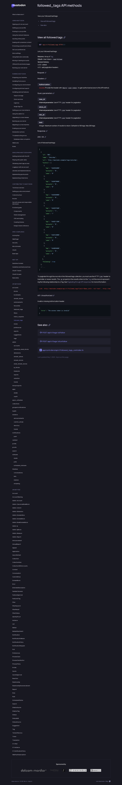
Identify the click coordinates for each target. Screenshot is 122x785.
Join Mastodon (100, 781)
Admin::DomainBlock (18, 519)
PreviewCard (16, 656)
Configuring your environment (21, 85)
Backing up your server (19, 121)
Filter (13, 602)
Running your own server (19, 68)
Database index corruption (22, 139)
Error (13, 584)
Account (15, 493)
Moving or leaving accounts (20, 60)
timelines (15, 469)
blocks (16, 291)
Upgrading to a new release (20, 117)
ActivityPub (15, 235)
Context (15, 569)
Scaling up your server (19, 128)
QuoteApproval (17, 675)
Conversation (16, 573)
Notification (16, 635)
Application (15, 551)
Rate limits (15, 278)
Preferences (16, 653)
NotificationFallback (18, 638)
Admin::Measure (17, 533)
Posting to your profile (19, 31)
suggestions (17, 335)
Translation (15, 740)
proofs (14, 447)
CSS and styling (18, 218)
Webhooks (15, 143)
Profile (14, 667)
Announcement (17, 540)
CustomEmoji (16, 577)
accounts (15, 287)
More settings (16, 53)
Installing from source (19, 81)
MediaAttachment (17, 631)
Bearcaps (15, 253)
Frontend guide (17, 207)
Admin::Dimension (17, 511)
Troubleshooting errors (19, 135)
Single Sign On (18, 106)
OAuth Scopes (16, 274)
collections (15, 404)
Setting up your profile (19, 28)
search (14, 451)
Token (14, 736)
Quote (14, 671)
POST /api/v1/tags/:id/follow (53, 332)
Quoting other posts (18, 39)
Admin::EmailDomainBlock (20, 522)
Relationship (16, 682)
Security (15, 243)
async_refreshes (17, 400)
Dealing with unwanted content (21, 42)
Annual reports (16, 385)
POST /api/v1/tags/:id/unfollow (54, 341)
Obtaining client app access (20, 163)
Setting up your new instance (21, 110)
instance (15, 414)
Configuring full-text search (20, 88)
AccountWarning (17, 497)
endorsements (18, 302)
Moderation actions (18, 132)
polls (15, 462)
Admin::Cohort (16, 508)
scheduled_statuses (20, 465)
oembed (14, 440)
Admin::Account (17, 500)
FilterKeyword (16, 606)
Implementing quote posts (20, 174)
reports (16, 331)
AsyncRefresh (16, 555)
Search (14, 704)
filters (15, 313)
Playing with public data (19, 160)
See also (44, 25)
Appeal (14, 548)
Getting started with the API (20, 156)
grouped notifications (19, 407)
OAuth (14, 250)
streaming (17, 483)
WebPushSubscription (19, 754)
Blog (107, 781)
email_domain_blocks (20, 364)
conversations (18, 473)
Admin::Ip (15, 526)
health (14, 411)
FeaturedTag (16, 598)
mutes (16, 324)
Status (14, 715)
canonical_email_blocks (21, 349)
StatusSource (16, 722)
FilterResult (15, 609)
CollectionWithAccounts (20, 566)
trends (16, 382)
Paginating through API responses (79, 282)
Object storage (18, 95)
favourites (17, 306)
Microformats (16, 246)
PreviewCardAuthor (18, 660)
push (15, 436)
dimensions (17, 353)
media (15, 458)
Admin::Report (16, 537)
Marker (14, 627)
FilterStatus (16, 613)
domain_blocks (18, 298)
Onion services (18, 99)
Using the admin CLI (18, 114)
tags (15, 338)
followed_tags (18, 320)
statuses (15, 454)
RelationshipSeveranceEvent (21, 686)
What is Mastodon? (18, 14)
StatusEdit (15, 718)
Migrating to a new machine (20, 125)
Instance (15, 620)
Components (18, 211)
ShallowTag (15, 711)
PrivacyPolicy (16, 664)
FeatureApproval (17, 595)
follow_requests (19, 316)
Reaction (15, 678)
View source (15, 781)
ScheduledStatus (17, 700)
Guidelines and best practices (21, 267)
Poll (13, 649)
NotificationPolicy (17, 642)
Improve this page (62, 357)
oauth (16, 396)
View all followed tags (48, 21)
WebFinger (15, 239)
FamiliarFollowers (17, 591)
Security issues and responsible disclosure (22, 203)
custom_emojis (18, 422)
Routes (14, 198)
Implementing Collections (20, 178)
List (13, 624)
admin (14, 342)
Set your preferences (18, 49)
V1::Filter (15, 744)
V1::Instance (16, 747)
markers (16, 480)
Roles (14, 146)
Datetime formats (17, 263)
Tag (13, 729)
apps (13, 389)
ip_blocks (17, 367)
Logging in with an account (20, 167)
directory (16, 425)
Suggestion (15, 725)
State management (20, 215)
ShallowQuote (16, 707)
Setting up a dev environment (21, 191)
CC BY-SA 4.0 (23, 781)
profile (14, 444)
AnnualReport (16, 544)
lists (15, 476)
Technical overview (18, 188)
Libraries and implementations (21, 171)
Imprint (30, 781)
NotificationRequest (18, 646)
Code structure (17, 195)
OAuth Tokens (16, 270)
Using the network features (20, 35)
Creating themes (19, 222)
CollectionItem (16, 562)
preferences (17, 327)
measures (17, 371)
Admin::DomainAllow (18, 515)
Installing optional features (20, 92)
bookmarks (17, 295)
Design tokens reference (21, 226)
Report (14, 689)
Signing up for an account (20, 24)
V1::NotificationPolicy (19, 751)
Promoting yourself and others (21, 46)
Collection (15, 558)
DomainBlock (16, 580)
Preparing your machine (19, 77)
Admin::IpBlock (16, 529)
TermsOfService (17, 733)
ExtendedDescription (18, 588)
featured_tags (18, 309)
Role (13, 693)
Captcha (16, 103)
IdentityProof (16, 617)
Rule (13, 696)
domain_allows (18, 356)
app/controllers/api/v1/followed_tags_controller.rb (62, 350)
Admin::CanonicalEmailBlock (21, 504)
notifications (16, 433)
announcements (19, 418)
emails (16, 393)
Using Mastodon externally (20, 57)
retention (17, 378)
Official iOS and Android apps (21, 64)
